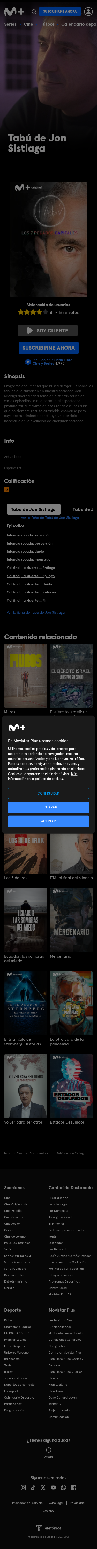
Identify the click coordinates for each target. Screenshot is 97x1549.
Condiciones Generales (65, 1339)
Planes (53, 1378)
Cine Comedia (14, 1217)
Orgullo (9, 1288)
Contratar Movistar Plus (65, 1352)
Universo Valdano (16, 1352)
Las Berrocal (57, 1249)
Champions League (17, 1327)
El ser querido (58, 1198)
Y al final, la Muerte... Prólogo (31, 568)
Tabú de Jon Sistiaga (33, 509)
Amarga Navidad (60, 1217)
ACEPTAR (48, 821)
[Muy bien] (45, 312)
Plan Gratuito (58, 1384)
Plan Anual (56, 1391)
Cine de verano (15, 1236)
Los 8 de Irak (16, 878)
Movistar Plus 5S (60, 1294)
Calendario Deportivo (19, 1397)
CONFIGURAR (48, 793)
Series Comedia (15, 1268)
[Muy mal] (21, 312)
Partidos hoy (12, 1404)
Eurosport (11, 1391)
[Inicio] (14, 11)
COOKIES (48, 1510)
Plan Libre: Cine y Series (65, 1372)
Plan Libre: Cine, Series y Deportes (66, 1362)
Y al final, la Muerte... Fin (27, 600)
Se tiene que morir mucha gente (67, 1233)
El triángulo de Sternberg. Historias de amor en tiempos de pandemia (25, 1041)
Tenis (7, 1365)
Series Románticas (17, 1262)
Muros (9, 712)
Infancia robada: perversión (30, 543)
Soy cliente (52, 330)
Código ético (57, 1346)
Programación (14, 1410)
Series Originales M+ (18, 1256)
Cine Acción (12, 1223)
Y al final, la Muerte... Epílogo (31, 576)
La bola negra (58, 1204)
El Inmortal (56, 1223)
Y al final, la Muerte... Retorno (31, 592)
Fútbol (47, 24)
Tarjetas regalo (59, 1410)
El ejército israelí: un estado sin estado (69, 714)
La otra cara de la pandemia (67, 1041)
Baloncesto (12, 1359)
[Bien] (39, 312)
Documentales (14, 1275)
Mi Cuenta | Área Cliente (66, 1333)
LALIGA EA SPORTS (16, 1333)
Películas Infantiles (17, 1243)
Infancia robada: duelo (25, 551)
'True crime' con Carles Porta (69, 1262)
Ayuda (48, 1457)
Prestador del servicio (27, 1503)
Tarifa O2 (55, 1404)
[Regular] (33, 312)
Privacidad (77, 1503)
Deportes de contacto (19, 1384)
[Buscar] (34, 11)
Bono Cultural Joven (63, 1397)
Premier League (15, 1339)
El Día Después (14, 1346)
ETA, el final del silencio (71, 878)
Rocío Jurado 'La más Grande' (70, 1256)
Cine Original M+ (15, 1204)
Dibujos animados (61, 1275)
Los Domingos (58, 1211)
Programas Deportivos (64, 1281)
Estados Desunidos (67, 1122)
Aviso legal (56, 1503)
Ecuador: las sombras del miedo (24, 958)
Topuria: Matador (16, 1378)
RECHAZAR (48, 807)
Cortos (8, 1230)
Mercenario (60, 956)
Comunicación (59, 1417)
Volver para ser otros (23, 1122)
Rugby (8, 1372)
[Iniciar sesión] (88, 11)
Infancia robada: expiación (28, 535)
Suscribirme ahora (60, 11)
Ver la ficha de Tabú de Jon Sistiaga (50, 517)
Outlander (56, 1243)
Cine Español (13, 1211)
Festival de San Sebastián (66, 1268)
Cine (28, 24)
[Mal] (27, 312)
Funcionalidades (60, 1327)
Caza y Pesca (58, 1288)
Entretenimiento (15, 1281)
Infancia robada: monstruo (28, 559)
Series (10, 24)
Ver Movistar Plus (60, 1320)
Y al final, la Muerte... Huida (29, 584)
